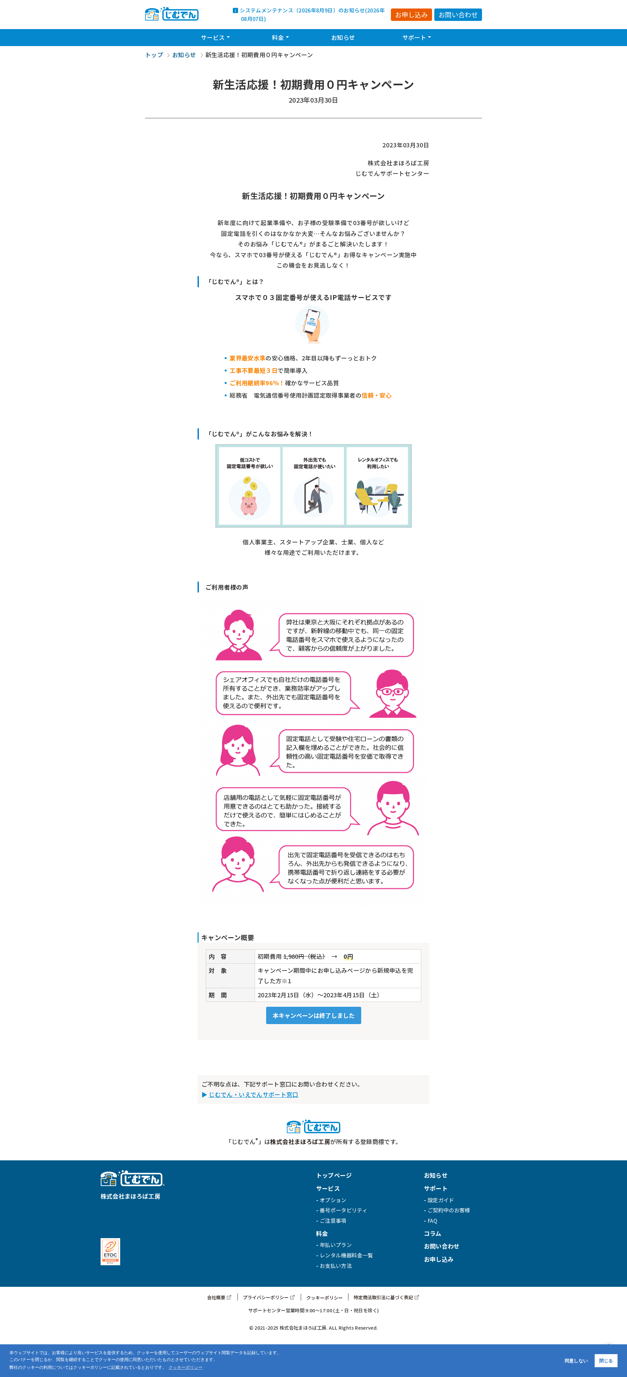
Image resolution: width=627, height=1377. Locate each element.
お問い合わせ (458, 14)
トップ (154, 54)
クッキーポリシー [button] (185, 1367)
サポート (414, 37)
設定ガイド (440, 1200)
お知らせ (343, 37)
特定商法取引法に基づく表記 (383, 1297)
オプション (333, 1200)
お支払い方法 (336, 1265)
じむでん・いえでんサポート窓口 (253, 1094)
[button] (228, 34)
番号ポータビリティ (343, 1210)
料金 (278, 37)
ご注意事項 (333, 1220)
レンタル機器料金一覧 (346, 1255)
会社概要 (216, 1297)
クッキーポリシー (324, 1297)
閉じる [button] (606, 1360)
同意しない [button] (576, 1360)
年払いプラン (336, 1245)
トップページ (334, 1175)
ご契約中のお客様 (448, 1210)
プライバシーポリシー (266, 1297)
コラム (433, 1233)
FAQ (432, 1220)
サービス (213, 37)
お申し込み (411, 14)
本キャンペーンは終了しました (314, 1015)
